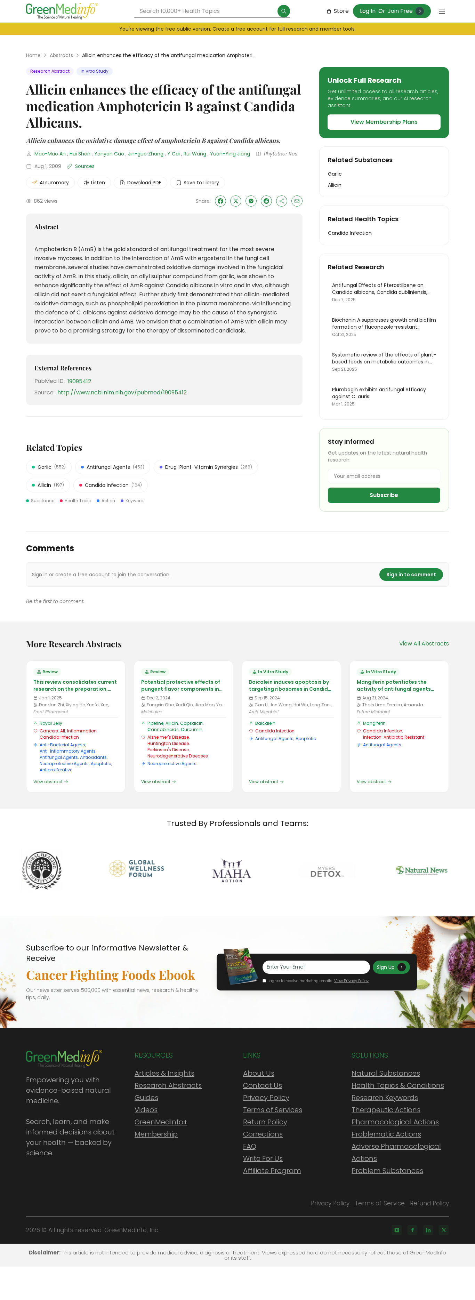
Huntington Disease (168, 743)
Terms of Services (272, 1110)
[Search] (283, 11)
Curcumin (191, 729)
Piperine (155, 723)
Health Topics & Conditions (398, 1085)
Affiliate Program (272, 1170)
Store (341, 11)
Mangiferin (374, 723)
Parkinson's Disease (168, 750)
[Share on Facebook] (220, 201)
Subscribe (384, 495)
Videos (146, 1110)
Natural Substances (386, 1073)
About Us (258, 1073)
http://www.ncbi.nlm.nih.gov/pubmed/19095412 (122, 392)
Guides (146, 1097)
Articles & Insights (164, 1073)
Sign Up (386, 967)
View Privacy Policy (351, 981)
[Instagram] (397, 1230)
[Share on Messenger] (251, 201)
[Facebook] (412, 1230)
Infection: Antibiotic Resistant (393, 737)
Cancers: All (52, 731)
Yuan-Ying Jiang (230, 153)
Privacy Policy (266, 1097)
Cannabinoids (163, 729)
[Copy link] (281, 201)
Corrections (263, 1134)
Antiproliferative (56, 770)
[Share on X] (235, 201)
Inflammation (82, 731)
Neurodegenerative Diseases (177, 756)
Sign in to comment (411, 574)
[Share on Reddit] (266, 201)
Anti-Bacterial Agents (62, 745)
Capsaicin (191, 723)
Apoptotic (101, 764)
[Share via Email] (297, 201)
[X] (443, 1230)
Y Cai (173, 153)
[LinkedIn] (428, 1230)
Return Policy (265, 1122)
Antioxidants (93, 757)
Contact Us (262, 1085)
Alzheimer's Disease (168, 737)
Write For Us (263, 1158)
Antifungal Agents (59, 757)
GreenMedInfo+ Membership (161, 1128)
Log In (368, 11)
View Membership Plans (384, 122)
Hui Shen (80, 153)
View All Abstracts (424, 644)
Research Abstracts (168, 1085)
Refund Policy (429, 1203)
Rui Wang (195, 153)
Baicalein (265, 723)
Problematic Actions (386, 1134)
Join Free (400, 11)
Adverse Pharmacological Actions (396, 1152)
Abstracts (61, 55)
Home (33, 55)
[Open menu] (442, 11)
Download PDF (144, 182)
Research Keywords (385, 1097)
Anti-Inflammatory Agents (68, 751)
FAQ (249, 1146)
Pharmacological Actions (395, 1122)
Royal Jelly (51, 723)
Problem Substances (387, 1170)
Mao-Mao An (50, 153)
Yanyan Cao (109, 153)
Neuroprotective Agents (64, 764)
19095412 (79, 381)
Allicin (172, 723)
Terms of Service (380, 1203)
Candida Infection (59, 737)
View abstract (48, 782)
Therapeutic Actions (386, 1110)
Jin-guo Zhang (145, 153)
